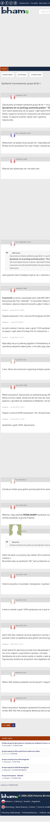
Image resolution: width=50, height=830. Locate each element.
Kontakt (27, 801)
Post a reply (5, 724)
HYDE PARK (16, 762)
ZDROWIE (14, 754)
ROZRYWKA (22, 75)
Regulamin (36, 801)
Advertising (9, 807)
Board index (8, 75)
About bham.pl (21, 807)
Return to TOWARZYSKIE (9, 785)
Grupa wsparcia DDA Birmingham (15, 767)
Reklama (8, 801)
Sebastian (7, 762)
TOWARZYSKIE (36, 75)
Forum (4, 69)
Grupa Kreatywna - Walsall (12, 775)
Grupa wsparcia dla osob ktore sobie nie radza (21, 751)
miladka (6, 778)
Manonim (7, 770)
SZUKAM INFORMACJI (19, 770)
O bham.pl (18, 801)
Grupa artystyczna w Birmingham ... (16, 759)
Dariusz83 (7, 746)
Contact (32, 807)
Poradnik (34, 3)
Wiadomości (24, 3)
